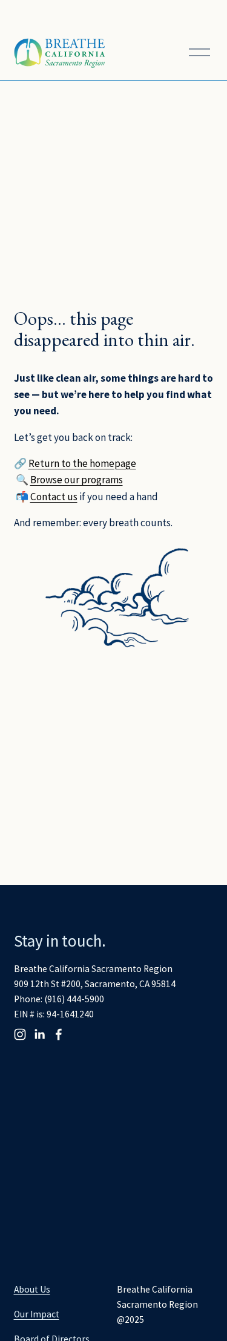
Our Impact (36, 1314)
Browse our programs (76, 479)
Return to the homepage (82, 463)
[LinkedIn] (39, 1034)
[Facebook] (59, 1034)
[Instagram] (20, 1034)
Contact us (53, 496)
